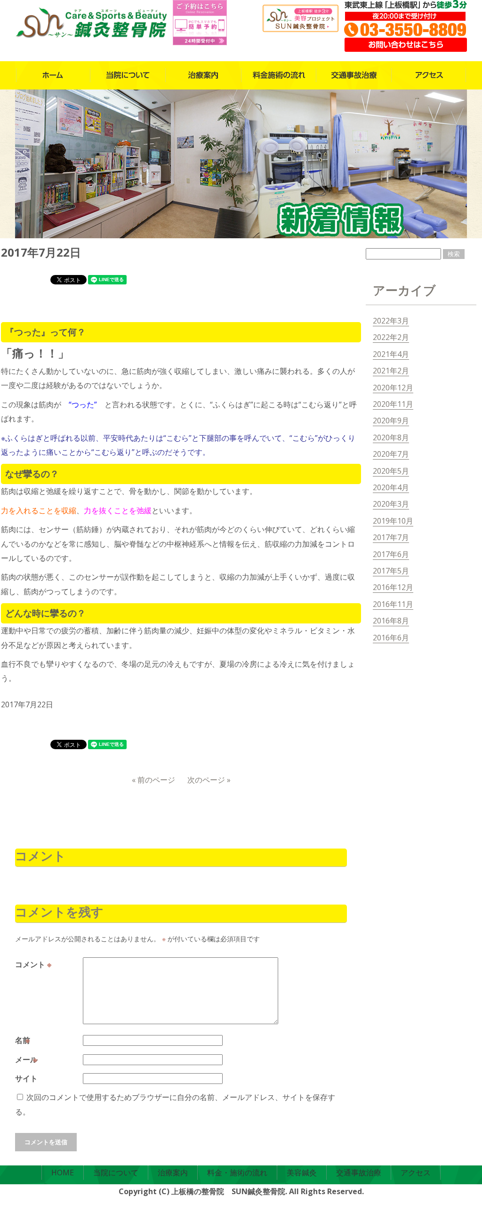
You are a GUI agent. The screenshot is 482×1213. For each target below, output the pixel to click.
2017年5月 (391, 571)
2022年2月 (391, 337)
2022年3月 (391, 320)
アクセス (416, 1172)
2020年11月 (393, 404)
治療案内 (173, 1172)
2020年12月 (393, 387)
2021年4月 (391, 354)
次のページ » (209, 780)
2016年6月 (391, 637)
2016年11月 (393, 604)
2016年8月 (391, 620)
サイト (26, 1078)
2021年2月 (391, 370)
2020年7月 (391, 454)
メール (27, 1059)
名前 (23, 1040)
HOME (62, 1172)
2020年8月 (391, 437)
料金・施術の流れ (237, 1172)
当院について (115, 1172)
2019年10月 (393, 521)
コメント (33, 964)
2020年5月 (391, 471)
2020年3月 (391, 504)
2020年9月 (391, 420)
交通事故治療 (358, 1172)
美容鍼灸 (302, 1172)
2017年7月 (391, 537)
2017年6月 (391, 554)
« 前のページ (153, 780)
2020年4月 (391, 487)
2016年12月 (393, 587)
